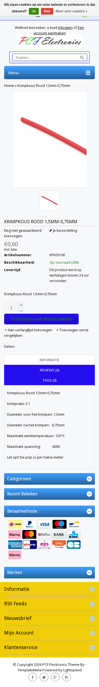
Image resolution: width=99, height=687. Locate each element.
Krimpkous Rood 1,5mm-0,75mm (43, 85)
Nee (47, 11)
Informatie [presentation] (49, 359)
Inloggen (65, 27)
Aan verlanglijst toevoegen (30, 329)
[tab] (49, 360)
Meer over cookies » (71, 11)
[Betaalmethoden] (49, 540)
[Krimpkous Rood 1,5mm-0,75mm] (49, 201)
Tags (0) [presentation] (49, 380)
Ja (34, 11)
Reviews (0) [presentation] (49, 370)
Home (9, 85)
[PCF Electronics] (49, 40)
